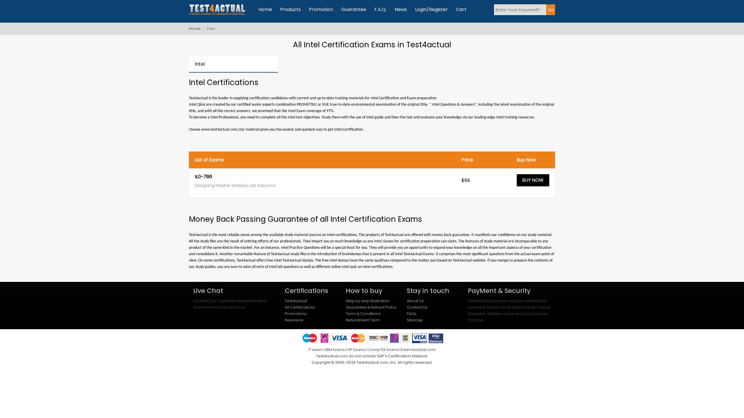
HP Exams (357, 349)
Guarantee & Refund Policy (371, 307)
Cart (461, 9)
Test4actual (296, 301)
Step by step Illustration (367, 301)
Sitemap (415, 320)
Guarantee (353, 9)
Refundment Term (363, 320)
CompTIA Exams (383, 349)
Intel (200, 64)
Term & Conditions (363, 313)
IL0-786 (203, 177)
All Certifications (300, 307)
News (401, 9)
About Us (415, 301)
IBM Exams (335, 349)
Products (290, 9)
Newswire (294, 320)
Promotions (296, 313)
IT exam (315, 349)
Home (265, 9)
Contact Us (417, 307)
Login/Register (431, 9)
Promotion (321, 9)
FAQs (411, 313)
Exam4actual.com (418, 349)
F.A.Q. (380, 9)
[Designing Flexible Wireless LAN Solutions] (533, 183)
